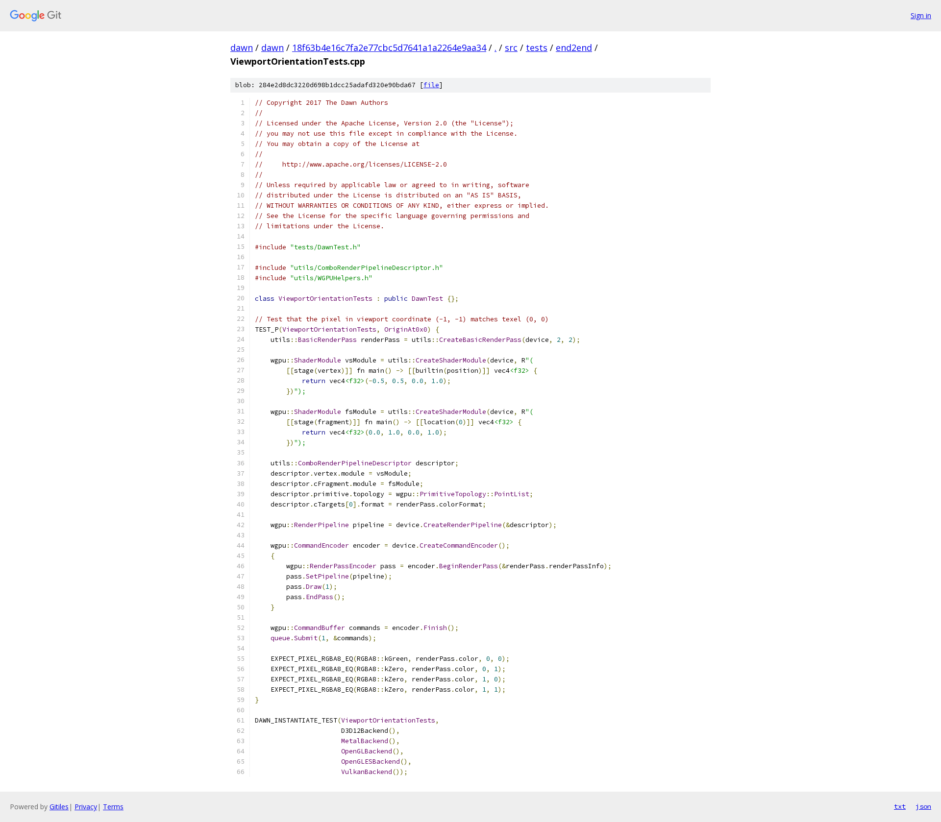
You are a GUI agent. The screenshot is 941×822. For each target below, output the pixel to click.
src (511, 47)
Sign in (921, 15)
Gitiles (59, 806)
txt (900, 806)
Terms (113, 806)
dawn (241, 47)
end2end (574, 47)
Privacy (85, 806)
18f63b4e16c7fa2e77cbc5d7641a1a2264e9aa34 (389, 47)
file (431, 85)
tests (536, 47)
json (923, 806)
